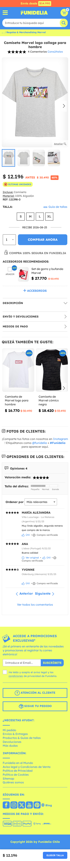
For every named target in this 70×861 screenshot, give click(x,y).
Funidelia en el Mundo (18, 763)
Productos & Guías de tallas (22, 738)
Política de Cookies (16, 774)
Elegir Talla (55, 855)
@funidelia (39, 443)
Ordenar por (15, 502)
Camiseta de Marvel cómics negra (49, 400)
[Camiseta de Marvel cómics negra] (52, 370)
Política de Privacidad (17, 770)
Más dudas (10, 745)
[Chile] (6, 805)
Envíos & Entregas (15, 734)
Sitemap (8, 778)
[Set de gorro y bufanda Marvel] (23, 274)
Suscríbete (52, 663)
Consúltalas (55, 51)
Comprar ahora (42, 240)
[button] (64, 106)
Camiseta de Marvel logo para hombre (16, 400)
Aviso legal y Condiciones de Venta (26, 767)
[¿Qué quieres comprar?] (5, 12)
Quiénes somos (13, 782)
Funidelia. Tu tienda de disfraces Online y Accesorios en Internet (34, 13)
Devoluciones (12, 742)
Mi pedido (9, 730)
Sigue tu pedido (37, 706)
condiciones (16, 676)
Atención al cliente (37, 692)
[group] (8, 158)
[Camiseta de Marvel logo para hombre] (18, 370)
